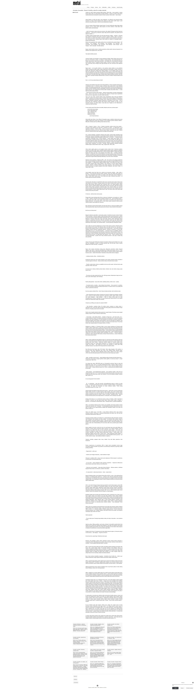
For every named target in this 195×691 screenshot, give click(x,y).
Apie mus (75, 676)
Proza (88, 7)
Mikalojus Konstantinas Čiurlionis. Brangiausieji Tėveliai (97, 638)
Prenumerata (76, 682)
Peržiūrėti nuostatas (189, 688)
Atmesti (182, 688)
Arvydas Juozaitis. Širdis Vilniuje (96, 661)
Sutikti (175, 688)
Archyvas (113, 7)
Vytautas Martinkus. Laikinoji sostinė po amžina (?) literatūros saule (79, 625)
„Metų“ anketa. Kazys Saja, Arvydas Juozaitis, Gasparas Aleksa (97, 650)
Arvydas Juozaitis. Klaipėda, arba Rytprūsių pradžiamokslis (97, 625)
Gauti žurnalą (119, 7)
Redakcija (75, 679)
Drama (96, 7)
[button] (192, 682)
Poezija (92, 7)
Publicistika (104, 7)
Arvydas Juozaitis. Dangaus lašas (114, 661)
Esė (100, 7)
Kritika (109, 7)
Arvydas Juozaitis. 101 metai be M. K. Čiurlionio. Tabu (114, 638)
